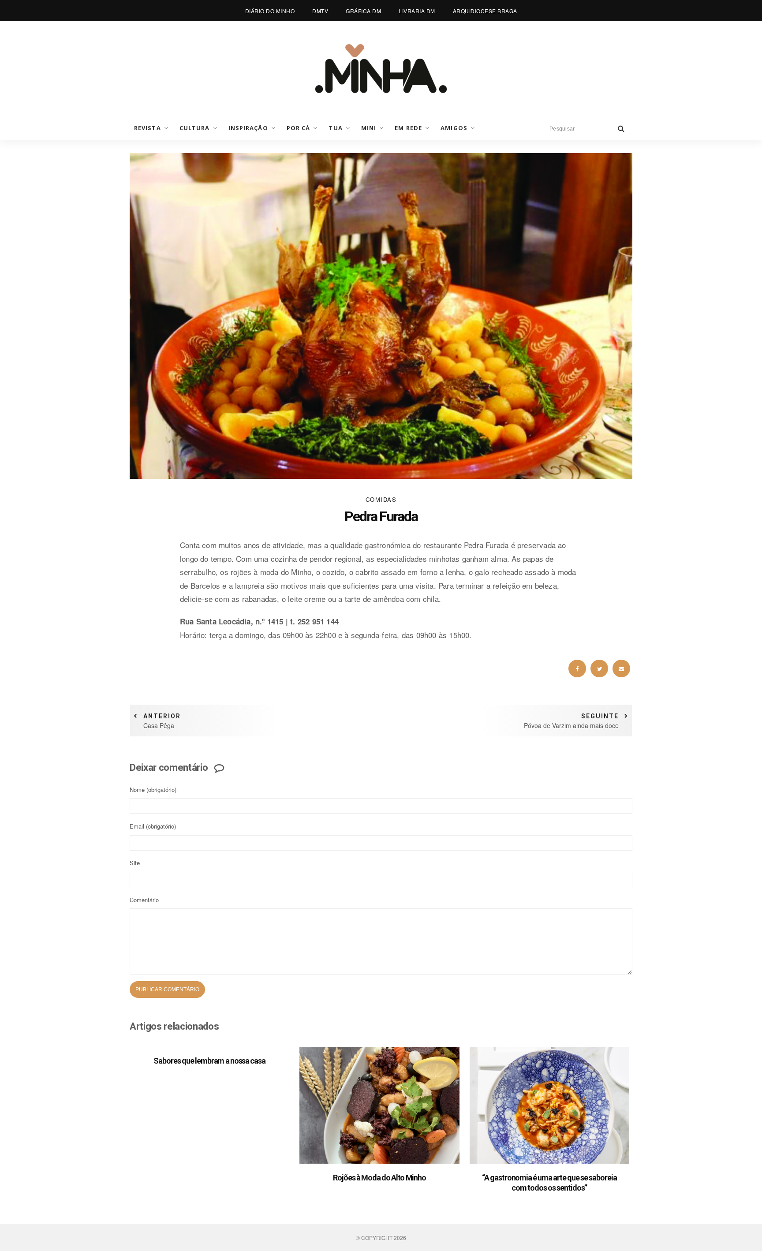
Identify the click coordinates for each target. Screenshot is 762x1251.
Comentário (144, 900)
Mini (368, 128)
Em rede (408, 128)
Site (135, 863)
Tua (335, 128)
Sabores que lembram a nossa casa (209, 1060)
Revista (147, 128)
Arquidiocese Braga (485, 11)
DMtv (320, 11)
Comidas (381, 499)
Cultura (194, 128)
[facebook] (577, 668)
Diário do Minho (270, 11)
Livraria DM (417, 11)
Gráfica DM (363, 11)
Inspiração (248, 128)
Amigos (454, 128)
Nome (153, 789)
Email (153, 826)
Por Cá (298, 128)
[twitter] (599, 668)
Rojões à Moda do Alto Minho (379, 1177)
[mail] (621, 668)
